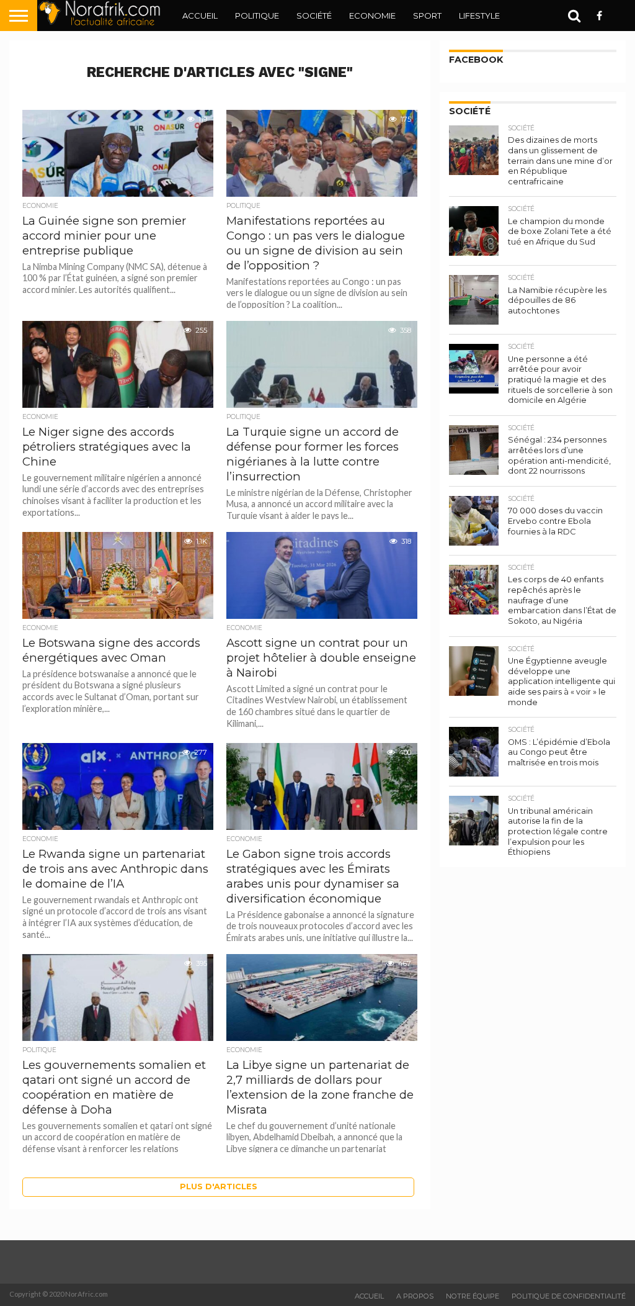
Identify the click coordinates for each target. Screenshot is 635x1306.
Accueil (200, 15)
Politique (257, 15)
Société (314, 15)
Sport (427, 15)
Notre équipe (472, 1296)
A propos (414, 1296)
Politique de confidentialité (569, 1296)
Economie (372, 15)
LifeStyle (479, 15)
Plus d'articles (218, 1186)
